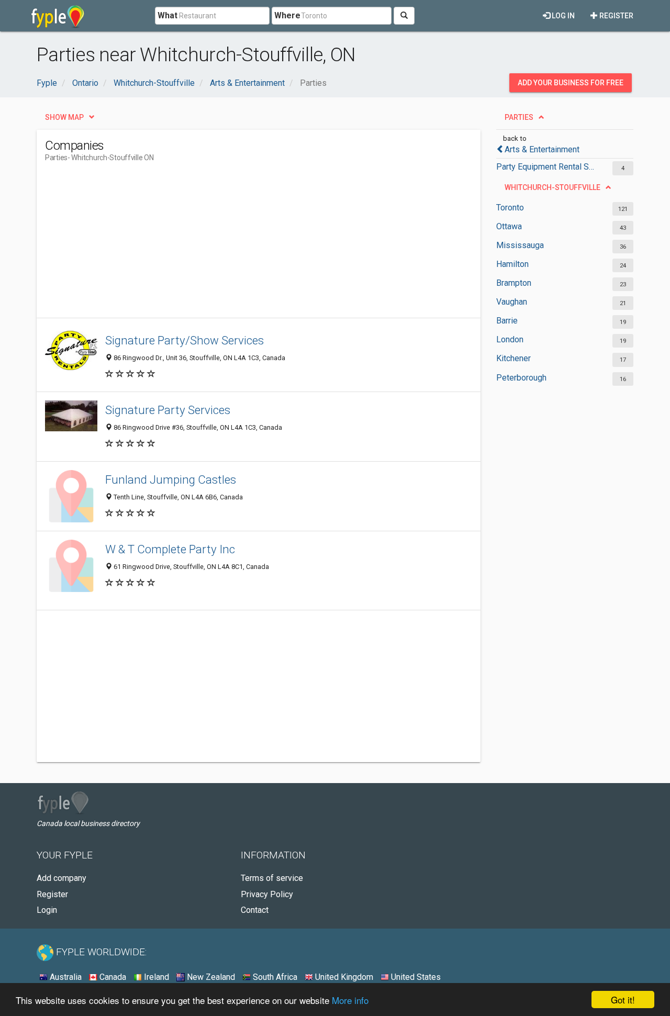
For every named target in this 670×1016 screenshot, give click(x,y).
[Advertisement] (235, 244)
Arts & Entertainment (542, 149)
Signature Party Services (167, 410)
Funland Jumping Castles (170, 479)
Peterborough (521, 378)
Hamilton (512, 264)
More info (350, 1000)
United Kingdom (343, 977)
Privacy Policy (267, 894)
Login (47, 910)
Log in (562, 16)
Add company (61, 878)
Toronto (510, 208)
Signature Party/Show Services (184, 340)
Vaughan (511, 302)
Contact (255, 910)
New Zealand (210, 977)
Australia (65, 977)
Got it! (623, 999)
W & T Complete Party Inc (170, 549)
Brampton (513, 283)
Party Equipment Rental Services (545, 167)
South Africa (274, 977)
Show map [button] (64, 117)
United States (415, 977)
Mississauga (520, 245)
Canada (111, 977)
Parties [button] (519, 117)
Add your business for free (570, 83)
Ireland (155, 977)
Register (615, 16)
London (509, 339)
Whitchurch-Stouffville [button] (552, 187)
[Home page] (58, 16)
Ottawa (509, 226)
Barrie (507, 321)
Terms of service (272, 878)
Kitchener (513, 358)
